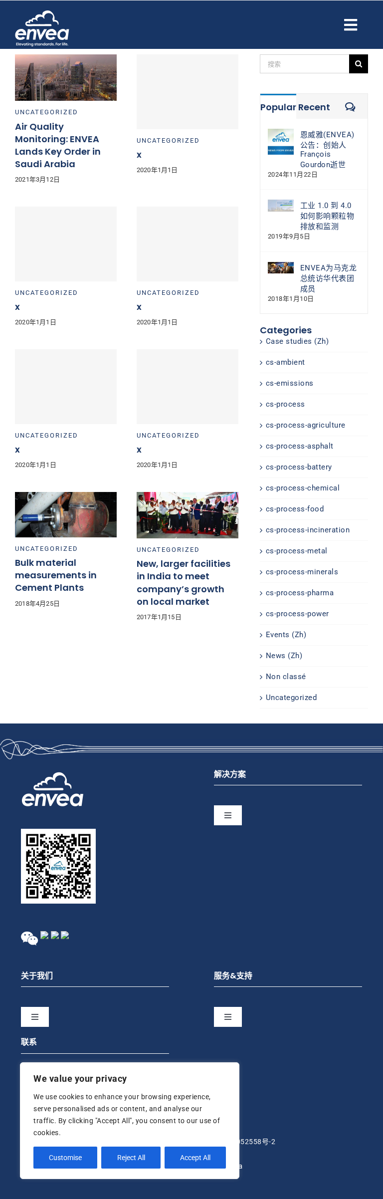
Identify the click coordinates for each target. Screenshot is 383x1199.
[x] (187, 91)
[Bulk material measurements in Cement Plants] (66, 496)
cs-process (285, 404)
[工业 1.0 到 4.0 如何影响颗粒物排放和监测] (281, 204)
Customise (65, 1158)
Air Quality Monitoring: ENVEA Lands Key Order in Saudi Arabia (58, 145)
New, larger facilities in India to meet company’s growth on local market (183, 582)
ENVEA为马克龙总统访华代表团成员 (328, 278)
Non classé (286, 676)
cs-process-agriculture (306, 425)
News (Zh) (284, 655)
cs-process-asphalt (300, 446)
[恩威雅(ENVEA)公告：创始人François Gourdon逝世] (281, 133)
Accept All (195, 1158)
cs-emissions (290, 383)
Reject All (131, 1158)
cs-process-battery (299, 467)
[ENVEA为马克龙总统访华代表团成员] (281, 266)
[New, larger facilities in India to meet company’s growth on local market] (187, 496)
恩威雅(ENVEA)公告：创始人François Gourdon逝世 (327, 149)
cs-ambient (285, 362)
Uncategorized (46, 112)
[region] (129, 1120)
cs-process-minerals (302, 571)
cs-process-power (297, 613)
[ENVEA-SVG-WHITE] (42, 13)
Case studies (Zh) (297, 341)
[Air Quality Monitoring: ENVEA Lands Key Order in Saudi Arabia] (66, 59)
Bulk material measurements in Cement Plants (56, 575)
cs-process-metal (297, 550)
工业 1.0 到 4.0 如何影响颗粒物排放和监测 (327, 216)
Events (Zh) (286, 634)
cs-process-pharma (300, 592)
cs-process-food (295, 508)
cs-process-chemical (303, 487)
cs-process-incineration (308, 529)
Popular (278, 107)
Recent (314, 107)
